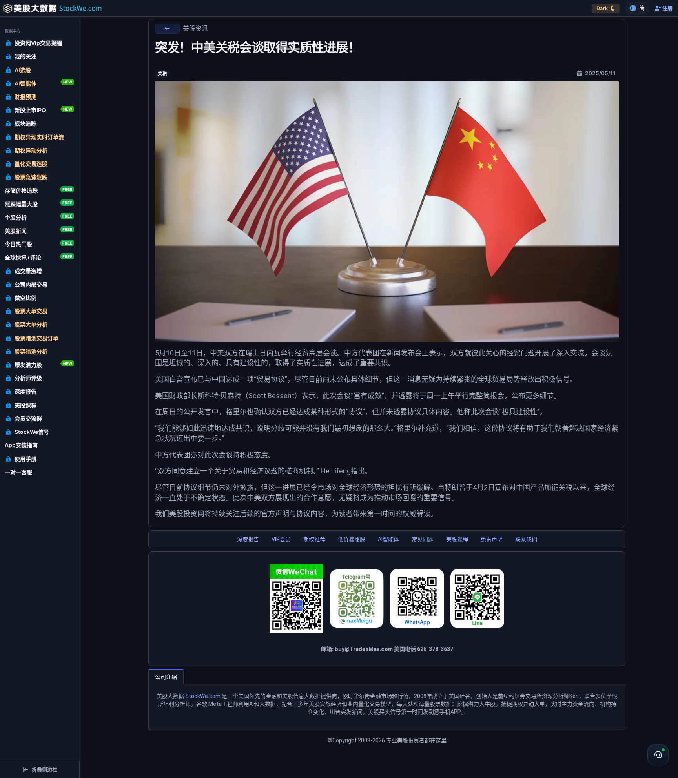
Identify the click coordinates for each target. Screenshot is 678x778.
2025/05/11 (599, 73)
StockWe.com (203, 696)
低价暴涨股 (351, 539)
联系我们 (526, 539)
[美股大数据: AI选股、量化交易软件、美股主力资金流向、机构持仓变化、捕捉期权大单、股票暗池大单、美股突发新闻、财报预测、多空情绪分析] (44, 8)
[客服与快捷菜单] (658, 754)
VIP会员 (281, 539)
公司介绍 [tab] (166, 677)
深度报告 (248, 539)
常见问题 (423, 539)
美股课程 (457, 539)
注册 (667, 8)
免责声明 (492, 539)
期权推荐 (314, 539)
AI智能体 (388, 539)
